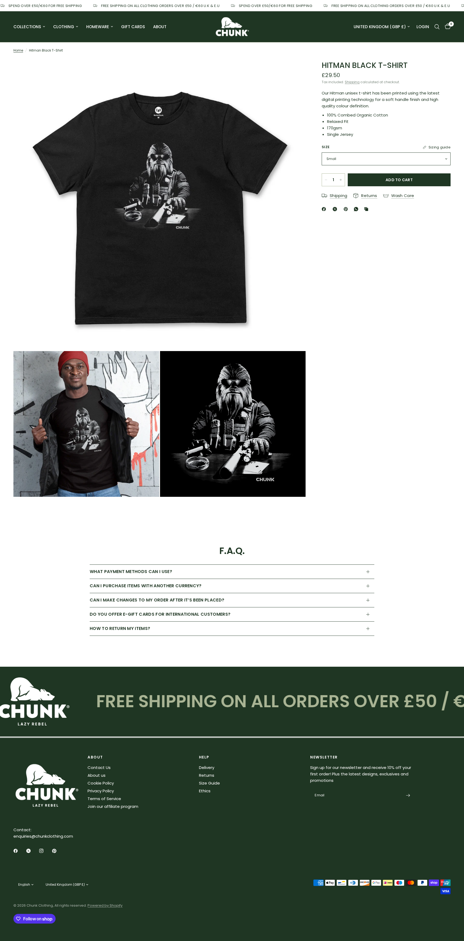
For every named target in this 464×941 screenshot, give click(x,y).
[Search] (437, 26)
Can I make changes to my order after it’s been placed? (157, 600)
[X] (336, 209)
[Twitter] (32, 851)
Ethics (205, 791)
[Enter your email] (408, 795)
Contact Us (99, 767)
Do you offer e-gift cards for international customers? (160, 614)
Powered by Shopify (105, 905)
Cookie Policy (101, 783)
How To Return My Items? (120, 628)
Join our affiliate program (113, 806)
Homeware (97, 27)
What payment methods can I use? (131, 571)
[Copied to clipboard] (367, 209)
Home (18, 50)
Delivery (206, 767)
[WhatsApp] (357, 209)
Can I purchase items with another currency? (146, 586)
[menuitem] (31, 27)
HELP (204, 757)
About (159, 27)
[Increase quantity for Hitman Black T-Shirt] (341, 180)
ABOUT (95, 757)
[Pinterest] (347, 209)
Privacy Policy (101, 791)
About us (97, 775)
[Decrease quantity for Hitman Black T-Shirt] (326, 180)
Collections (27, 27)
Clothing (63, 27)
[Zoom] (294, 69)
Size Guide (209, 783)
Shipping (352, 82)
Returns (206, 775)
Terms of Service (104, 798)
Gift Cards (133, 27)
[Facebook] (325, 209)
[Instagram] (45, 851)
